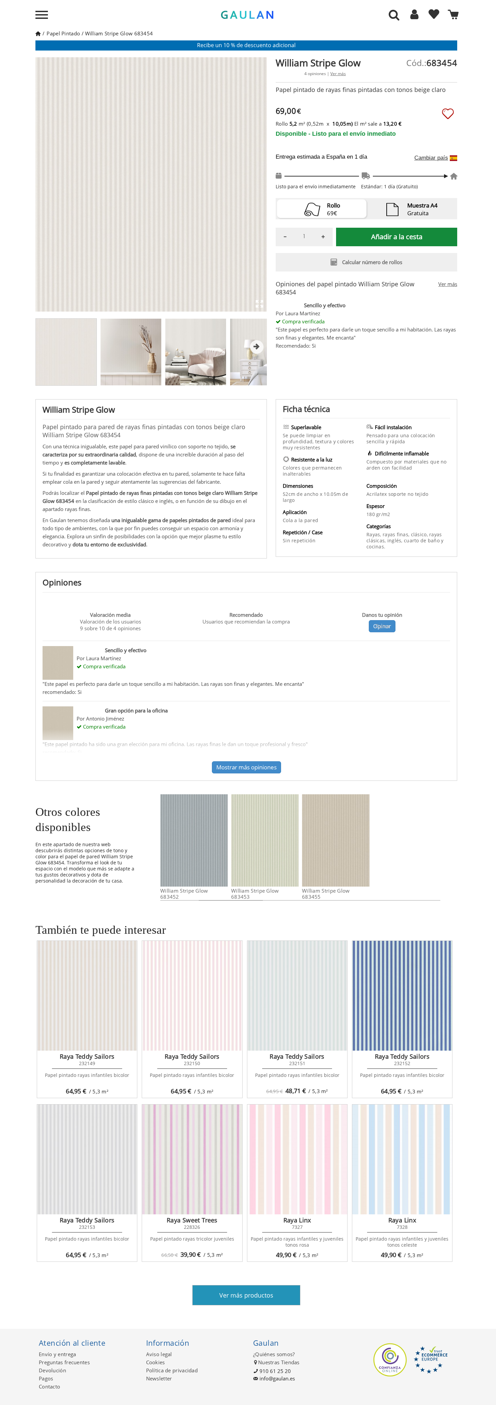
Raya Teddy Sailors (87, 1056)
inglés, (395, 540)
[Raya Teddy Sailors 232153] (87, 1159)
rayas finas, (397, 534)
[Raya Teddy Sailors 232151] (297, 996)
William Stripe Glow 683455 (326, 894)
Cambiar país (431, 158)
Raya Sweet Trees (192, 1220)
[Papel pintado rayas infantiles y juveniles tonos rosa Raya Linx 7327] (297, 1159)
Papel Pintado (63, 33)
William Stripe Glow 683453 (255, 894)
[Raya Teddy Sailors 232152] (402, 996)
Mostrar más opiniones (246, 767)
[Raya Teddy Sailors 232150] (192, 996)
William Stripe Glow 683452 (184, 894)
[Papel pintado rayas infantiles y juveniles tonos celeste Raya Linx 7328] (402, 1159)
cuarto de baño (422, 540)
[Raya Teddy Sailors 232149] (87, 996)
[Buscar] (394, 15)
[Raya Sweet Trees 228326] (192, 1159)
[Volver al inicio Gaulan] (37, 33)
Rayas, (374, 534)
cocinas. (375, 546)
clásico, (420, 534)
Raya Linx (297, 1220)
